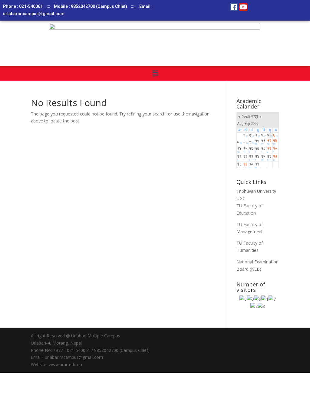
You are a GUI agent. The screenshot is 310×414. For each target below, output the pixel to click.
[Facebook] (234, 7)
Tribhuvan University (256, 191)
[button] (155, 73)
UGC (240, 198)
